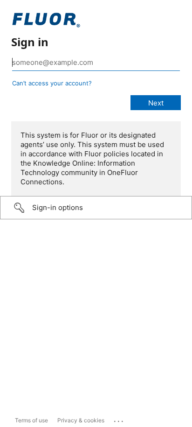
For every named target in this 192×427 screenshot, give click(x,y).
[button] (96, 207)
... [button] (119, 419)
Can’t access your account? (52, 83)
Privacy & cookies (80, 420)
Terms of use (31, 420)
